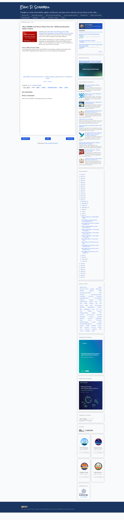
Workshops (88, 330)
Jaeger (86, 305)
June (83, 213)
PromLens (82, 325)
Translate (90, 420)
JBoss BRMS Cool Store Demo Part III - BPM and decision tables (41, 76)
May (83, 215)
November (84, 203)
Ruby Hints (87, 327)
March (83, 257)
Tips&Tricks (94, 329)
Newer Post (25, 138)
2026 (82, 174)
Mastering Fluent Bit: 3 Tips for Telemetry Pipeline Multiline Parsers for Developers (90, 62)
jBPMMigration (87, 309)
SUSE (81, 329)
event (81, 303)
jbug (93, 309)
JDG (97, 309)
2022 (82, 182)
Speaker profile (25, 15)
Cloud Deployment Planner (96, 294)
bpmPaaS (91, 290)
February (84, 259)
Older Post (70, 138)
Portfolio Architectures (84, 322)
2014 (82, 197)
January (84, 261)
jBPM (60, 87)
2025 (82, 176)
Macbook (90, 311)
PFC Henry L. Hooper (53, 17)
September (84, 207)
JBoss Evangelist (98, 305)
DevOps (90, 301)
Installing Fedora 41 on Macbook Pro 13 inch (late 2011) (93, 103)
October (84, 205)
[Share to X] (26, 87)
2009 (82, 269)
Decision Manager (83, 301)
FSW (96, 303)
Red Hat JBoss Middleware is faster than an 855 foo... (90, 227)
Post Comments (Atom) (51, 143)
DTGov (96, 301)
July (83, 211)
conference (82, 299)
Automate (92, 288)
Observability (82, 316)
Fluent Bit (91, 303)
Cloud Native (82, 296)
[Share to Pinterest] (29, 87)
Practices (93, 322)
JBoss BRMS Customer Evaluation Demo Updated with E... (89, 220)
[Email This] (23, 87)
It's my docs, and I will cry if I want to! (87, 40)
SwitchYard (87, 329)
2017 (82, 192)
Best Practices (99, 288)
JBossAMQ (82, 307)
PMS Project (99, 320)
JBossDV (100, 307)
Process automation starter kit (70, 15)
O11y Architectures (90, 314)
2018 (82, 190)
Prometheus (99, 323)
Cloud (100, 292)
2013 (82, 199)
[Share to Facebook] (28, 87)
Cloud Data (82, 294)
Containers (91, 299)
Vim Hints (82, 330)
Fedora (85, 303)
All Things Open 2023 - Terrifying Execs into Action (92, 150)
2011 (82, 265)
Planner (89, 320)
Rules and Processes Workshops (53, 15)
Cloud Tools (99, 296)
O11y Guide (99, 314)
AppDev (100, 287)
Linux (81, 311)
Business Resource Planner (85, 292)
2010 (82, 267)
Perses (81, 320)
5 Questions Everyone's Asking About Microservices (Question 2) (93, 159)
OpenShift (100, 316)
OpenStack (82, 318)
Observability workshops (37, 15)
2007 (82, 273)
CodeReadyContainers (84, 298)
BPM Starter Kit (84, 15)
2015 (82, 195)
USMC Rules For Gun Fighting (86, 119)
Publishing (94, 325)
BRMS (38, 87)
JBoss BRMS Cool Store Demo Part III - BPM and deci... (90, 246)
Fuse (101, 303)
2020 (82, 186)
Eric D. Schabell (35, 7)
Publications (35, 17)
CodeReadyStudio (98, 298)
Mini (101, 312)
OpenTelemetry (99, 318)
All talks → (100, 51)
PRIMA (100, 322)
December (84, 201)
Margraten (100, 311)
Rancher (100, 325)
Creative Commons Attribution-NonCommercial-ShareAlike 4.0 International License (55, 509)
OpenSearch (91, 316)
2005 (82, 277)
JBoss (43, 87)
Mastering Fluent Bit (84, 312)
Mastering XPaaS (26, 17)
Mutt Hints (82, 314)
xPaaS (93, 330)
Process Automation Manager (85, 323)
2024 (82, 178)
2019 (82, 188)
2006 (82, 275)
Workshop (81, 38)
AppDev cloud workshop (96, 15)
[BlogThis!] (25, 87)
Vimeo (47, 78)
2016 (82, 193)
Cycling (100, 299)
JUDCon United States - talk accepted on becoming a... (90, 233)
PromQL (87, 325)
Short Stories (93, 327)
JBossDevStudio (52, 87)
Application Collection (84, 288)
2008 (82, 271)
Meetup (93, 312)
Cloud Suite (91, 296)
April (83, 255)
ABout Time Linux (83, 287)
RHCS (81, 327)
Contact (63, 17)
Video (66, 87)
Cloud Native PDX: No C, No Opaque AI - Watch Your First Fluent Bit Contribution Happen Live (93, 134)
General (81, 305)
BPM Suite (82, 290)
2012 (82, 263)
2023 (82, 180)
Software (43, 17)
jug (101, 309)
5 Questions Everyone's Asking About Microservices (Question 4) (93, 111)
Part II (50, 81)
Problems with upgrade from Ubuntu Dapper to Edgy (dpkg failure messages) (89, 143)
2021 (82, 184)
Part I (45, 81)
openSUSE (90, 318)
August (83, 209)
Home (47, 138)
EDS (101, 301)
